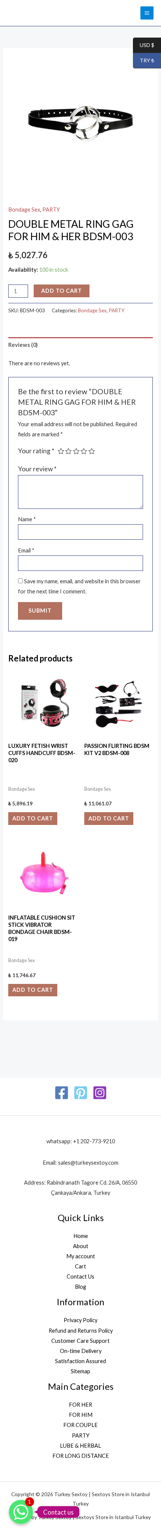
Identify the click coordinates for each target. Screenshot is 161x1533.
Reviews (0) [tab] (23, 345)
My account (80, 1256)
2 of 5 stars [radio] (68, 451)
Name (27, 519)
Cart (80, 1266)
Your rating (36, 451)
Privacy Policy (80, 1320)
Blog (80, 1286)
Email (26, 550)
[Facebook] (61, 1092)
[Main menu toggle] (147, 13)
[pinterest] (80, 1092)
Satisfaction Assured (80, 1361)
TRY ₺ (143, 60)
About (80, 1246)
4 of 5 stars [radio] (83, 451)
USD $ (143, 45)
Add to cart (61, 291)
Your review (37, 469)
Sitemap (80, 1371)
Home (80, 1236)
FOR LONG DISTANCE (80, 1456)
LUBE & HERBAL (80, 1445)
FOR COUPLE (80, 1425)
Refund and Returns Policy (81, 1330)
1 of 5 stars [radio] (61, 451)
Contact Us (80, 1276)
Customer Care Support (80, 1341)
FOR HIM (80, 1415)
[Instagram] (99, 1092)
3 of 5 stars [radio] (76, 451)
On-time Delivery (80, 1351)
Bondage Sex (24, 209)
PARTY (51, 209)
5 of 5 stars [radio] (91, 451)
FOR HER (80, 1404)
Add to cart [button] (32, 818)
